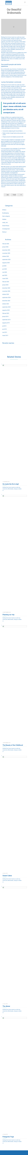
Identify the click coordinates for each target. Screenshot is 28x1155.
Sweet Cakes (7, 876)
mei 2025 (4, 272)
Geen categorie (6, 216)
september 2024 (6, 297)
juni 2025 (4, 269)
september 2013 (6, 319)
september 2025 (6, 259)
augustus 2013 (6, 322)
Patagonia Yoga (8, 1137)
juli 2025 (4, 265)
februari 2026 (5, 243)
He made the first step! (11, 484)
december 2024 (6, 288)
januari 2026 (5, 247)
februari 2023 (5, 313)
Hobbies (4, 219)
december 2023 (6, 300)
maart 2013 (5, 335)
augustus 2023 (6, 310)
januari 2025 (5, 284)
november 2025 (6, 253)
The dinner (6, 1006)
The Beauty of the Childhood (13, 745)
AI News (4, 209)
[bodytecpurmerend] (8, 3)
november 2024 (6, 291)
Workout (4, 232)
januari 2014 (5, 316)
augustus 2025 (6, 262)
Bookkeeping (5, 213)
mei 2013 (4, 332)
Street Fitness (5, 225)
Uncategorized (6, 228)
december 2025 (6, 250)
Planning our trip (8, 615)
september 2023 (6, 307)
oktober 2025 (5, 256)
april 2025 (4, 275)
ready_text (5, 222)
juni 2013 (4, 329)
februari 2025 (5, 281)
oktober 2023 (5, 303)
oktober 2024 (5, 294)
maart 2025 (5, 278)
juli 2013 (4, 326)
